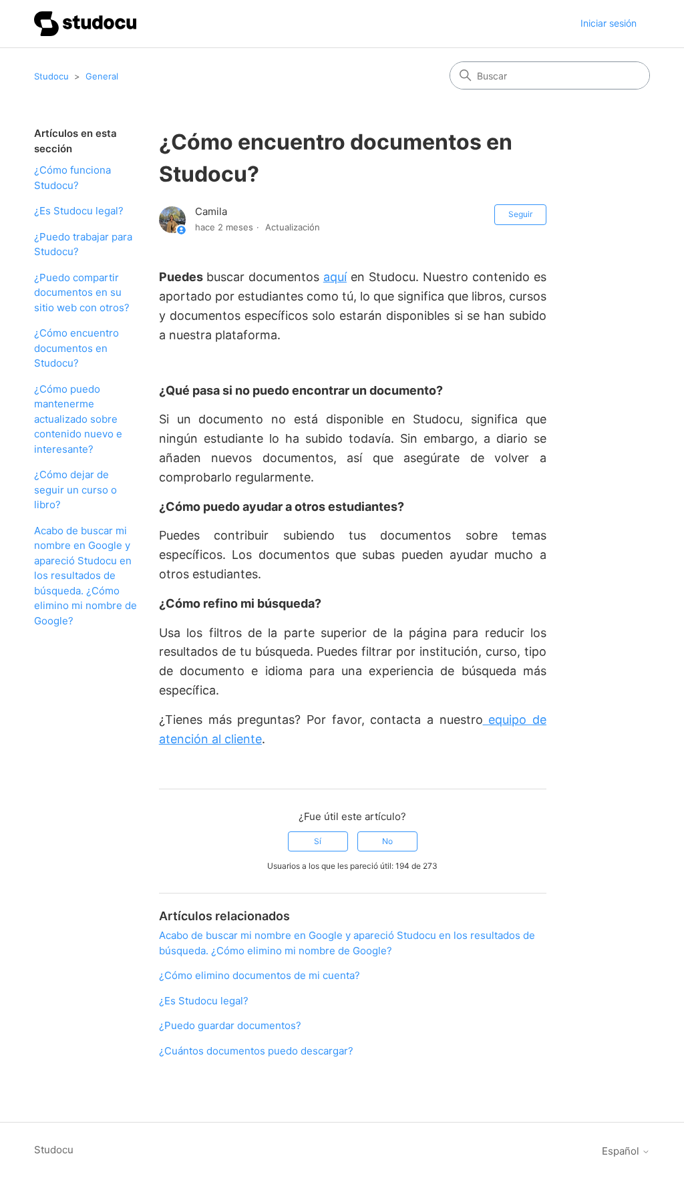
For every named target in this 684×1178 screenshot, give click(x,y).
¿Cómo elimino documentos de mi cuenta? (259, 975)
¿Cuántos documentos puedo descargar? (256, 1050)
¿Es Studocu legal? (79, 210)
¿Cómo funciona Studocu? (72, 178)
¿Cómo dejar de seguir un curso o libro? (75, 489)
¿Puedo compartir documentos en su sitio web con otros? (82, 292)
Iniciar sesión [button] (608, 23)
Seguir (520, 214)
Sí (317, 841)
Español (622, 1151)
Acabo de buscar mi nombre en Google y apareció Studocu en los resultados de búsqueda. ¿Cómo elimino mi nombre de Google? (85, 575)
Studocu (51, 76)
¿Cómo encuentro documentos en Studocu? (76, 348)
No (387, 841)
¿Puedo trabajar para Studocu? (83, 244)
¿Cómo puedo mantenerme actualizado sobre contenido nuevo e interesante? (78, 419)
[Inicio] (85, 23)
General (102, 76)
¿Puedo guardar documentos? (230, 1025)
